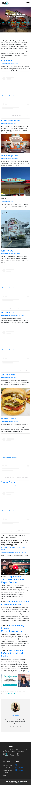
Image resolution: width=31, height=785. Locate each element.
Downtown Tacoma (13, 22)
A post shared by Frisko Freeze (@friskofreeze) (15, 370)
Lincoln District (9, 377)
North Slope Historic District (12, 315)
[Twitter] (9, 693)
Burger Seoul (7, 60)
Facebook (20, 767)
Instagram (21, 765)
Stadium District (9, 123)
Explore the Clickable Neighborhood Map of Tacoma (13, 579)
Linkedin (20, 770)
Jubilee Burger (8, 375)
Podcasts (5, 772)
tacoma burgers (21, 691)
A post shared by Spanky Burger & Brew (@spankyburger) (16, 530)
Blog (4, 775)
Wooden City (7, 251)
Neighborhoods (7, 770)
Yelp (20, 672)
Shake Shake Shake (10, 120)
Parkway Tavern (8, 418)
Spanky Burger (8, 482)
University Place (20, 24)
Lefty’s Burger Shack (11, 155)
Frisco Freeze (7, 312)
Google (27, 672)
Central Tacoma (9, 63)
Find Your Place (7, 765)
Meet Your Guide (8, 768)
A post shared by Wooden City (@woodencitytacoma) (15, 308)
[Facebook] (6, 693)
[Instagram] (11, 693)
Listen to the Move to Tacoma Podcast (15, 603)
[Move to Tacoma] (5, 3)
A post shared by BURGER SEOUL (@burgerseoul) (15, 115)
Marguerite (15, 715)
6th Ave (4, 22)
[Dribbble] (14, 693)
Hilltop (21, 22)
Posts (13, 24)
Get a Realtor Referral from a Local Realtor (12, 653)
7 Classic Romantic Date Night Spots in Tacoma (13, 552)
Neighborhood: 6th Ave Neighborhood (11, 485)
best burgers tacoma (10, 691)
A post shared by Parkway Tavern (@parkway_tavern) (15, 477)
